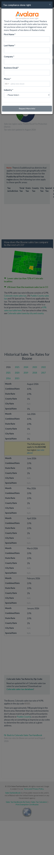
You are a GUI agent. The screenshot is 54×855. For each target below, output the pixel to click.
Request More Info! (27, 108)
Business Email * (11, 68)
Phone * (7, 79)
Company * (9, 56)
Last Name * (9, 45)
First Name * (9, 34)
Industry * (8, 90)
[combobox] (7, 83)
